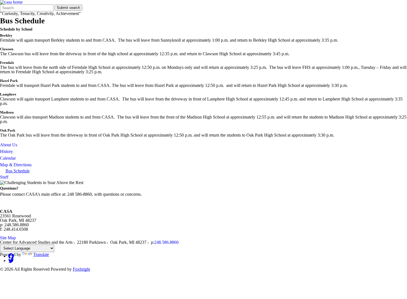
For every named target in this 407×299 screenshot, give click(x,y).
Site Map (8, 237)
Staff (4, 177)
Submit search (68, 8)
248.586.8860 (166, 242)
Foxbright (81, 269)
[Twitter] (11, 260)
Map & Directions (16, 164)
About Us (8, 144)
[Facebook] (11, 256)
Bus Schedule (18, 171)
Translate (41, 254)
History (6, 151)
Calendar (8, 158)
